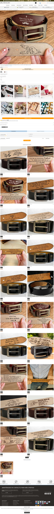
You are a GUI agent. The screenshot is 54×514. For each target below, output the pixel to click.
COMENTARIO (31, 134)
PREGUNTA (30, 136)
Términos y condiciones (5, 504)
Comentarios (13, 131)
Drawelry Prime (26, 501)
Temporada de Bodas (27, 68)
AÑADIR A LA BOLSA (27, 118)
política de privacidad (5, 503)
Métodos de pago (15, 502)
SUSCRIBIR (6, 492)
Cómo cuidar (15, 504)
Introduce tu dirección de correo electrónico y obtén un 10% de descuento (10, 490)
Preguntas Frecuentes (40, 131)
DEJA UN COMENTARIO (27, 140)
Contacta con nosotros (5, 502)
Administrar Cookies (27, 510)
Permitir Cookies (27, 512)
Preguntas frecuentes (5, 505)
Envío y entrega (15, 501)
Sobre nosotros (4, 501)
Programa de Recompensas (28, 502)
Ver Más (27, 457)
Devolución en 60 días (16, 503)
